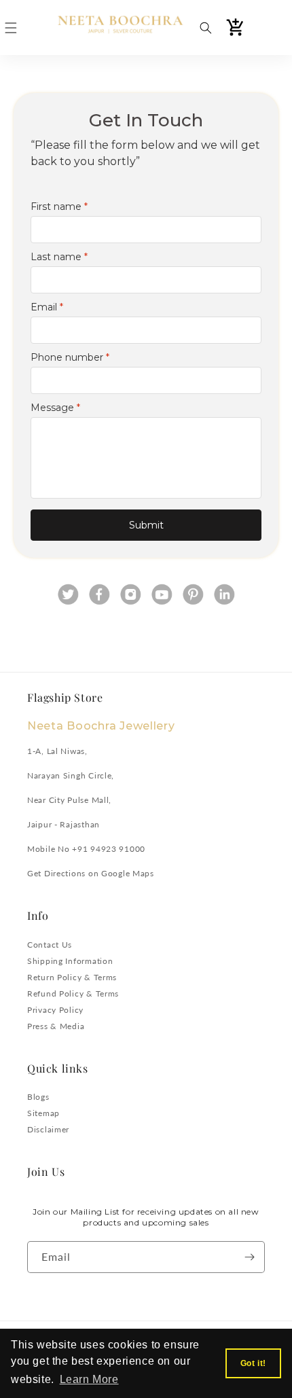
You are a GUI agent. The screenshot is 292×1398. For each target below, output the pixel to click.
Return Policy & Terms (72, 977)
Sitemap (43, 1113)
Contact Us (49, 944)
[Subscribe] (249, 1257)
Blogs (38, 1097)
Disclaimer (48, 1129)
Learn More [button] (89, 1379)
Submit (146, 525)
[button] (11, 28)
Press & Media (55, 1026)
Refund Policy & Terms (73, 993)
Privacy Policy (55, 1010)
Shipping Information (70, 961)
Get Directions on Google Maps (90, 873)
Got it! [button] (253, 1363)
